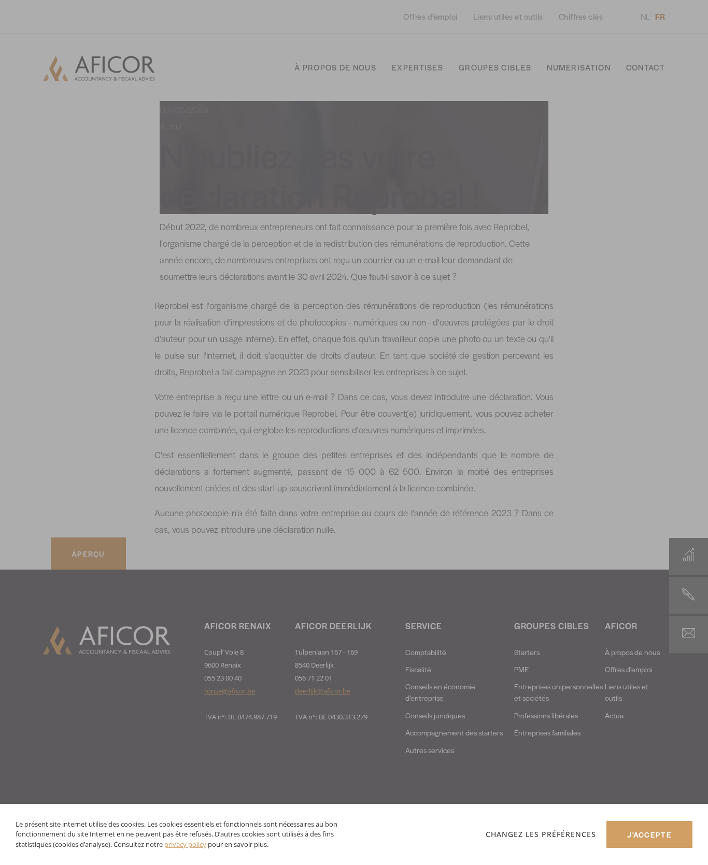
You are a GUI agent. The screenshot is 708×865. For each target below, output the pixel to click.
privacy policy (185, 844)
